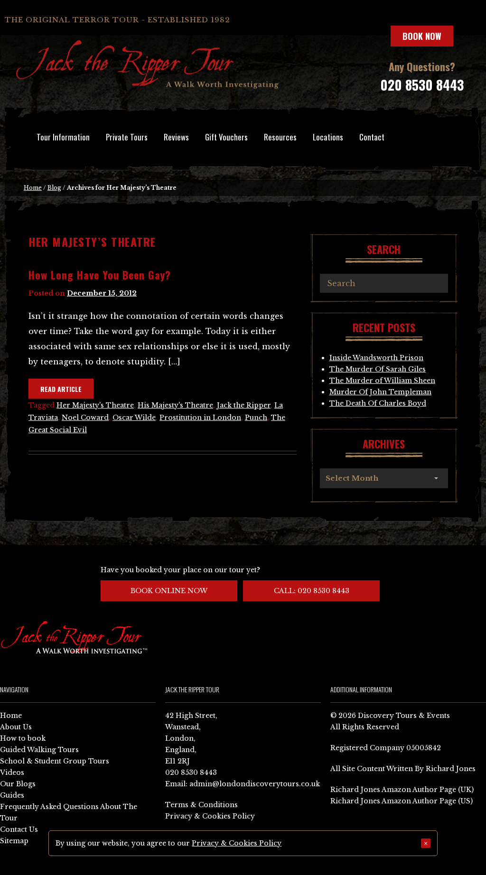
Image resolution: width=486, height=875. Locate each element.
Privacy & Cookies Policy (210, 816)
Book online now (169, 590)
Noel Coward (85, 417)
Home (33, 187)
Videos (12, 772)
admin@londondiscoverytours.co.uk (254, 784)
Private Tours (127, 137)
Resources (280, 137)
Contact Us (19, 829)
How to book (23, 738)
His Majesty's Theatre (175, 405)
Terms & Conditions (201, 805)
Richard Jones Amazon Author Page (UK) (402, 789)
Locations (328, 137)
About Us (16, 727)
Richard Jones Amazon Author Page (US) (401, 801)
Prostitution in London (200, 417)
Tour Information (63, 137)
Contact (371, 137)
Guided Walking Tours (39, 749)
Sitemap (14, 841)
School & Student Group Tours (54, 761)
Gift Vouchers (226, 137)
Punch (256, 417)
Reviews (176, 137)
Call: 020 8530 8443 (311, 590)
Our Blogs (18, 784)
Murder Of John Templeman (380, 392)
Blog (54, 187)
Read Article (61, 389)
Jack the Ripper (244, 405)
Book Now (421, 36)
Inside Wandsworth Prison (376, 358)
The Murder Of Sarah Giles (377, 369)
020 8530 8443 (422, 84)
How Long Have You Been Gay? (99, 274)
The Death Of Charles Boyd (377, 403)
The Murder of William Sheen (382, 380)
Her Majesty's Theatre (95, 405)
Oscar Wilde (134, 417)
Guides (12, 795)
